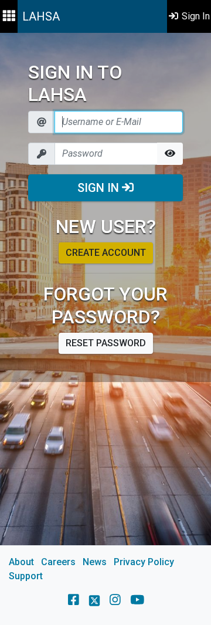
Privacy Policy (144, 561)
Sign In (99, 188)
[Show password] (170, 154)
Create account (106, 252)
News (95, 561)
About (21, 561)
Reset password (106, 343)
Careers (58, 561)
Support (26, 576)
